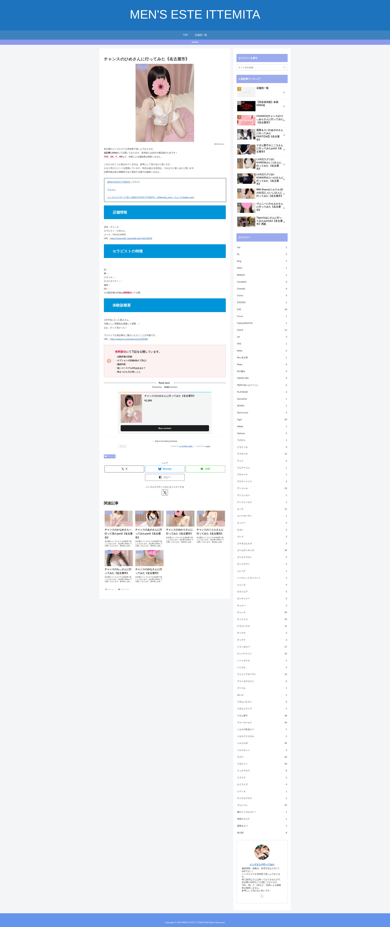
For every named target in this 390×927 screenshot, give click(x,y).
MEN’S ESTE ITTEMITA (118, 182)
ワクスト (111, 189)
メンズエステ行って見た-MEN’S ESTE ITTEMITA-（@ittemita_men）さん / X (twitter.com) (150, 197)
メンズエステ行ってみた (262, 864)
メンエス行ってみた (186, 446)
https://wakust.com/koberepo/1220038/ (129, 339)
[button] (165, 477)
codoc (208, 446)
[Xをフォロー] (165, 492)
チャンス (111, 456)
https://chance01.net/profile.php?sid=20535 (131, 238)
